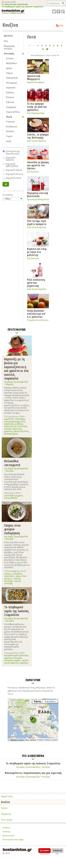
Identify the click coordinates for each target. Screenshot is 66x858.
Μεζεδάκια (11, 63)
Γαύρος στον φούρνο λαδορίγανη (12, 529)
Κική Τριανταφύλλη (36, 140)
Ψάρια (9, 73)
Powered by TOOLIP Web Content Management (57, 851)
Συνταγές (9, 53)
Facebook (58, 11)
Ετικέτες (6, 828)
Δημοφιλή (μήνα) (14, 170)
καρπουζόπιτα (20, 431)
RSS (61, 25)
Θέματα (9, 384)
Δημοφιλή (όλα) (13, 178)
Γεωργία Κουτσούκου (38, 320)
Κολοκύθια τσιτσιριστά (12, 463)
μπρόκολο (9, 576)
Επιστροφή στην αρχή (13, 839)
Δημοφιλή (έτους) (14, 174)
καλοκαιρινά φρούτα (14, 421)
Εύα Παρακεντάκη (35, 113)
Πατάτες (10, 131)
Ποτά (9, 116)
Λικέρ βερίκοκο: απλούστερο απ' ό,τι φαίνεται (36, 313)
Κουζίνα (10, 470)
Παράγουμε (6, 813)
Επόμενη (43, 49)
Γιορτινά (10, 121)
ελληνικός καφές (12, 660)
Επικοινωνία (8, 835)
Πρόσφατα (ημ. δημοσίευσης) (13, 152)
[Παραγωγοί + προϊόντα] (33, 740)
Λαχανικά (10, 87)
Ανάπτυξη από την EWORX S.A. (44, 851)
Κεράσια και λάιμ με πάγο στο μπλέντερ (37, 251)
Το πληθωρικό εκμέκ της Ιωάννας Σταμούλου (22, 7)
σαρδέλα (17, 573)
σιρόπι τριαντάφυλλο (16, 661)
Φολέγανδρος (11, 433)
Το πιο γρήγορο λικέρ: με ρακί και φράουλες (37, 106)
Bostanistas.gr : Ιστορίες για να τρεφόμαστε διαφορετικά (13, 11)
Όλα (6, 41)
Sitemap (6, 831)
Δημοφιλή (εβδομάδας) (12, 165)
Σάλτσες (10, 102)
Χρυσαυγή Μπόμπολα (38, 199)
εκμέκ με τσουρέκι (13, 657)
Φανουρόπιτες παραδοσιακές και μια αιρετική (33, 773)
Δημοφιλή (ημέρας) (10, 158)
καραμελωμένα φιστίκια (16, 655)
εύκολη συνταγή (12, 579)
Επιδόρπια (11, 126)
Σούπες (10, 58)
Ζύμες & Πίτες (13, 111)
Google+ (63, 11)
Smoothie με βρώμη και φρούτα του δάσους (38, 165)
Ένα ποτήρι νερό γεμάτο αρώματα (36, 222)
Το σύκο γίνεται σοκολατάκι (15, 4)
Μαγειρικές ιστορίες (9, 47)
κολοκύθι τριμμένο (13, 495)
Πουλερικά (11, 82)
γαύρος (8, 573)
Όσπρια (10, 97)
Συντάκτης (8, 195)
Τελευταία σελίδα (47, 49)
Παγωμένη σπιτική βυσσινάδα (37, 194)
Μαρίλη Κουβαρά (35, 82)
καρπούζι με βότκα (13, 423)
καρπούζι (9, 419)
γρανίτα (8, 431)
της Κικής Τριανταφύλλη (16, 381)
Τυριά (9, 136)
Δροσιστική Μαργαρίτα (33, 77)
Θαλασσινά (11, 77)
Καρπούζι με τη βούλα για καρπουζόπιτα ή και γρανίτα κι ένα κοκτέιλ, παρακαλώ (16, 368)
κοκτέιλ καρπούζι (13, 428)
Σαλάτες (10, 92)
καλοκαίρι (20, 419)
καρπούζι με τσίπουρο (15, 426)
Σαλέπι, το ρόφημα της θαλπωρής (38, 136)
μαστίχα (24, 662)
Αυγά (8, 141)
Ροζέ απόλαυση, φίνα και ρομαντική (36, 282)
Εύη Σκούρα (33, 171)
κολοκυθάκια (10, 497)
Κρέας (9, 68)
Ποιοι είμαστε (7, 819)
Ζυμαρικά (11, 107)
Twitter (54, 11)
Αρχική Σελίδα (7, 796)
